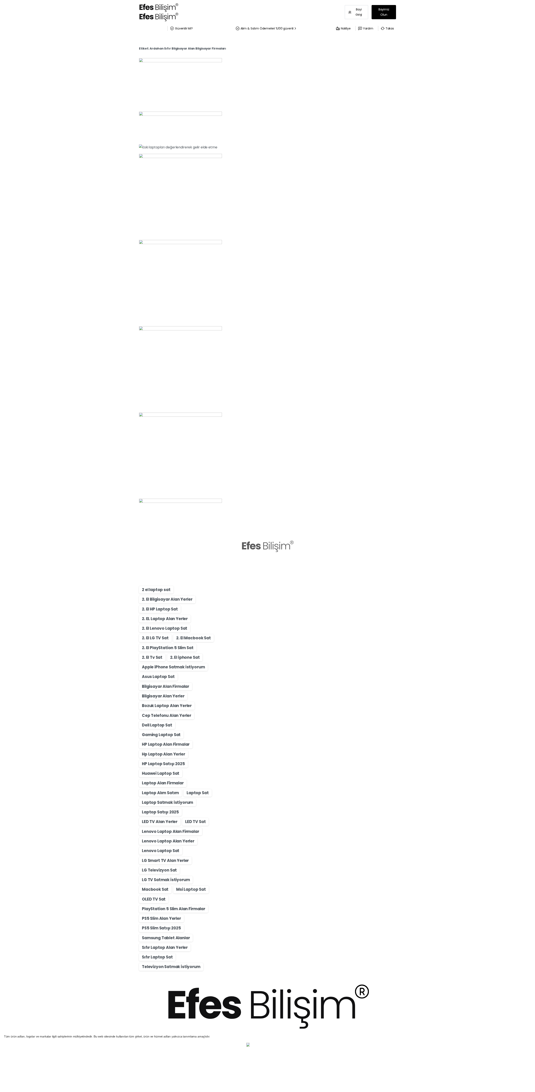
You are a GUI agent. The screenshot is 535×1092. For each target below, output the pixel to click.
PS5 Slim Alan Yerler (161, 918)
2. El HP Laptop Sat (160, 609)
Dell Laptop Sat (157, 725)
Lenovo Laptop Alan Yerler (168, 841)
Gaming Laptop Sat (161, 735)
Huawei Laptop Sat (160, 773)
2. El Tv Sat (152, 657)
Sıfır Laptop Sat (157, 957)
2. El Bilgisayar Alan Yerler (167, 599)
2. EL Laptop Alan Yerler (165, 619)
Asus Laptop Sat (158, 676)
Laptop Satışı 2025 (160, 812)
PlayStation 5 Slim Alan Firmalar (173, 909)
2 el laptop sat (156, 590)
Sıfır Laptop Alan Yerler (165, 947)
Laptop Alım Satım (160, 793)
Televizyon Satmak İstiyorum (171, 967)
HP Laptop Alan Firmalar (166, 744)
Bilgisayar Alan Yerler (163, 696)
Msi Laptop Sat (191, 889)
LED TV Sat (195, 821)
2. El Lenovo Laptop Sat (164, 628)
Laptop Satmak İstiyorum (167, 802)
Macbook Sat (155, 889)
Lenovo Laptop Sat (160, 851)
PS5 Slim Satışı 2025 (161, 928)
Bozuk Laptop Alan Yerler (167, 705)
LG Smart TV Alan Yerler (165, 860)
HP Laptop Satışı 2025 (163, 764)
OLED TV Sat (154, 899)
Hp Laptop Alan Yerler (163, 754)
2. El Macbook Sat (193, 638)
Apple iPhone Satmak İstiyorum (173, 667)
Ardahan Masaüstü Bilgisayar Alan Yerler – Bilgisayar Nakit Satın (291, 156)
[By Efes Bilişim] (238, 133)
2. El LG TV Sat (155, 638)
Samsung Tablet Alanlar (166, 938)
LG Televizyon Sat (159, 870)
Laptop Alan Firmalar (163, 783)
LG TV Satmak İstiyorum (166, 880)
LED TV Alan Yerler (159, 821)
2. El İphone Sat (185, 657)
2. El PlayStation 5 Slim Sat (168, 648)
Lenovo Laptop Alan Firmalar (170, 831)
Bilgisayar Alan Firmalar (165, 686)
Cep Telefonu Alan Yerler (166, 715)
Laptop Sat (198, 793)
